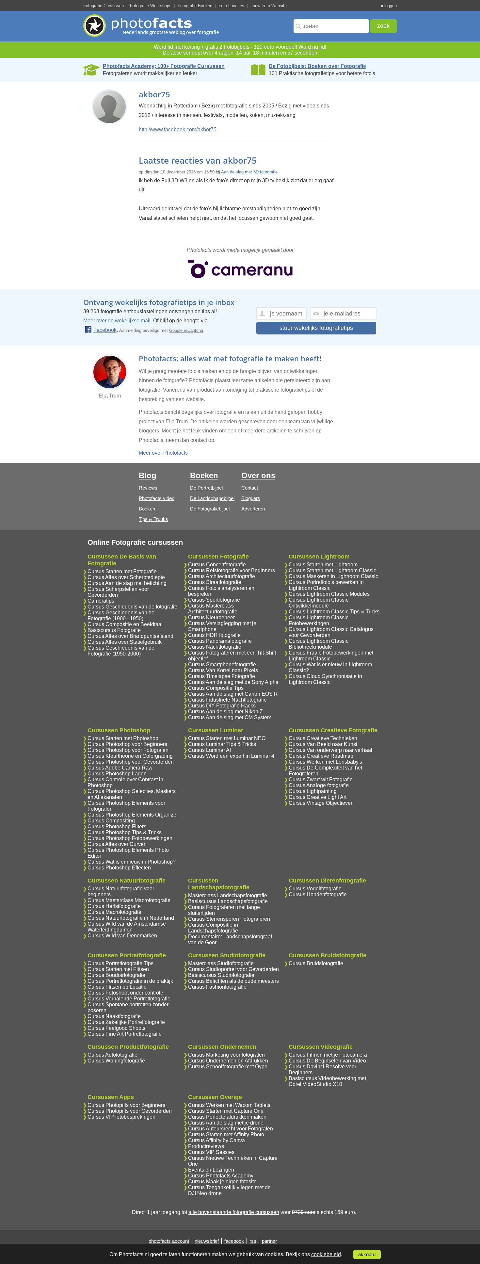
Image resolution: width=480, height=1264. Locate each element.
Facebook (105, 330)
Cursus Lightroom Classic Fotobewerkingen (318, 620)
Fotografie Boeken (195, 5)
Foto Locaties (231, 5)
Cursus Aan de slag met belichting (127, 583)
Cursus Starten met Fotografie (122, 571)
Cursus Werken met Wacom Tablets (229, 1105)
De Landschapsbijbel (212, 498)
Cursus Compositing (111, 820)
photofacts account (169, 1241)
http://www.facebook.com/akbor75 (177, 129)
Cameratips (101, 601)
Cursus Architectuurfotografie (221, 576)
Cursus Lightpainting (313, 791)
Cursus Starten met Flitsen (118, 969)
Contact (249, 488)
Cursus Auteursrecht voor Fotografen (230, 1128)
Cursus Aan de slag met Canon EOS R (233, 694)
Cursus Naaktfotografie (114, 1016)
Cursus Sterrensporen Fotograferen (229, 919)
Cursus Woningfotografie (116, 1060)
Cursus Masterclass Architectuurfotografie (212, 608)
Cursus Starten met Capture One (226, 1111)
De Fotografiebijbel (210, 508)
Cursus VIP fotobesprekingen (121, 1117)
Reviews (148, 488)
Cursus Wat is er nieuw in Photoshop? (132, 862)
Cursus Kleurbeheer (211, 617)
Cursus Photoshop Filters (117, 826)
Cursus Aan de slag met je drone (226, 1123)
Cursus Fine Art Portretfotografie (125, 1034)
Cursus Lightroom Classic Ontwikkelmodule (318, 602)
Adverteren (253, 508)
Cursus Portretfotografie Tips (120, 963)
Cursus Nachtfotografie (214, 647)
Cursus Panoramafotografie (220, 641)
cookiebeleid (326, 1254)
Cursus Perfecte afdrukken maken (227, 1117)
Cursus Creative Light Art (317, 797)
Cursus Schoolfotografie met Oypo (227, 1066)
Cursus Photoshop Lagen (117, 773)
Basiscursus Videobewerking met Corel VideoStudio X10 (327, 1081)
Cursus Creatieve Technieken (323, 738)
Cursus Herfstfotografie (114, 906)
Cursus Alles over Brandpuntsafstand (130, 636)
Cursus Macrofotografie (114, 912)
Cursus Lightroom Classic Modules (329, 594)
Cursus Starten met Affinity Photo (226, 1134)
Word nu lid (311, 47)
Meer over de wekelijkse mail (117, 320)
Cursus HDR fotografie (214, 635)
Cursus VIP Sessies (211, 1152)
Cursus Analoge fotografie (319, 785)
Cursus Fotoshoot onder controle (125, 993)
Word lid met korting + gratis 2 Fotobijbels (201, 47)
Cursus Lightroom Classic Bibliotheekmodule (318, 644)
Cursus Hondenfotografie (318, 894)
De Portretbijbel (206, 488)
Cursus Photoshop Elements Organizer (133, 815)
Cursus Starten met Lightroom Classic (332, 570)
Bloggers (250, 498)
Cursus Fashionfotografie (217, 987)
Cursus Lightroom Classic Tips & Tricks (334, 611)
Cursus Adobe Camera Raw (120, 767)
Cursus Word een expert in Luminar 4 (231, 756)
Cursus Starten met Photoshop (123, 738)
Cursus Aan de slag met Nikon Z (225, 711)
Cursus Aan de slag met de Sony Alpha (233, 682)
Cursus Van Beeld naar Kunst (323, 744)
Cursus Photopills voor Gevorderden (130, 1111)
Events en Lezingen (211, 1170)
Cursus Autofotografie (112, 1055)
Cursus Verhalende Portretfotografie (129, 998)
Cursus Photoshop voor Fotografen (128, 750)
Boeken (147, 508)
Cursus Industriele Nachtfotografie (227, 700)
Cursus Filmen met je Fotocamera (328, 1055)
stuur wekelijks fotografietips (316, 328)
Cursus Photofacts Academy (220, 1175)
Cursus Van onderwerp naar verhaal (330, 750)
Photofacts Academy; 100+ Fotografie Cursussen (164, 66)
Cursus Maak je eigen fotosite (222, 1181)
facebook (234, 1241)
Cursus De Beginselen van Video (327, 1060)
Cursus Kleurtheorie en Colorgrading (130, 756)
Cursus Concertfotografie (217, 564)
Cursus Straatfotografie (214, 582)
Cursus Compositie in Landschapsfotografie (213, 927)
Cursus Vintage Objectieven (321, 803)
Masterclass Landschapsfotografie (227, 895)
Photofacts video (156, 498)
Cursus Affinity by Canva (216, 1140)
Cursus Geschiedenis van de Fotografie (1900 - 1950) (121, 615)
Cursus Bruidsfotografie (316, 963)
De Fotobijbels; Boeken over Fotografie (317, 66)
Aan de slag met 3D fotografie (249, 172)
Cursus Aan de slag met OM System (229, 717)
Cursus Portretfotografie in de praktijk (130, 981)
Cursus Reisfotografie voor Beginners (231, 570)
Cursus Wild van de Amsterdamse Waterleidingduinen (127, 926)
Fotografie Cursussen (103, 5)
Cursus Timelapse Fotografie (221, 676)
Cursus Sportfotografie (214, 600)
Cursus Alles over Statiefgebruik (125, 642)
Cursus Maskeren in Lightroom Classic (333, 576)
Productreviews (206, 1146)
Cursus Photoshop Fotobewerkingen (130, 838)
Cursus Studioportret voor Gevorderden (233, 969)
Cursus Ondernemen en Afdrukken (228, 1060)
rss (252, 1241)
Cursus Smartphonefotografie (222, 664)
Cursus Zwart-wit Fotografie (321, 779)
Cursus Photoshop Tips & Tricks (125, 832)
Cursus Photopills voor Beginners (126, 1105)
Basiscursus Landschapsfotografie (228, 901)
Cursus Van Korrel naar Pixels (223, 670)
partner (269, 1241)
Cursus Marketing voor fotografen (226, 1055)
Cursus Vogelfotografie (315, 888)
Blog (147, 475)
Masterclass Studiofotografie (221, 963)
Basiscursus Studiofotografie (221, 975)
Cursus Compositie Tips (216, 688)
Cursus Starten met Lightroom (323, 564)
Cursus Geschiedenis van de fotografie (132, 606)
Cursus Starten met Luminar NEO (226, 738)
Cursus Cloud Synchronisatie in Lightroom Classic (325, 679)
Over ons (258, 475)
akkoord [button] (367, 1254)
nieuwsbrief (207, 1241)
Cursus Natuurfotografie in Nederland (131, 918)
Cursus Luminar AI (209, 750)
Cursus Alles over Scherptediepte (126, 577)
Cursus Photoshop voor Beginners (127, 744)
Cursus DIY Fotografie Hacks (222, 705)
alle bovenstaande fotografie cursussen (233, 1212)
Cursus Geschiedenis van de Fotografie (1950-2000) (121, 650)
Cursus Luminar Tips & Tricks (222, 744)
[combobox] (331, 26)
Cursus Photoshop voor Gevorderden (131, 762)
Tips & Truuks (153, 519)
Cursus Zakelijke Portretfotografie (126, 1022)
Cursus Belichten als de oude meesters (233, 981)
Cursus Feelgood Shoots (116, 1028)
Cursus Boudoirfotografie (116, 975)
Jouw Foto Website (268, 5)
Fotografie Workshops (150, 5)
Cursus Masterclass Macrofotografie (129, 900)
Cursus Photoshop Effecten (119, 867)
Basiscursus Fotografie (114, 630)
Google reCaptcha (186, 330)
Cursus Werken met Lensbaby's (325, 762)
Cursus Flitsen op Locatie (117, 987)
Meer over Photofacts (163, 453)
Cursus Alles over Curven (117, 844)
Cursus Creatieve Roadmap (321, 756)
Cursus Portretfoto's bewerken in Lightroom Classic (326, 585)
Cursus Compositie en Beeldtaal (125, 624)
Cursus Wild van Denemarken (122, 935)
